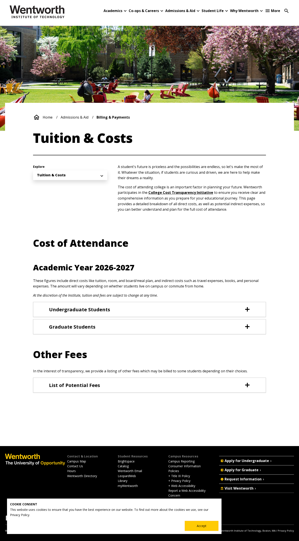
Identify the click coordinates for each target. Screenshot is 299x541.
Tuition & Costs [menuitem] (51, 175)
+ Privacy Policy (179, 481)
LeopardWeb (127, 476)
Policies (173, 471)
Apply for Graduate (241, 469)
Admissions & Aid (74, 117)
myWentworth (128, 486)
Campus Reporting (181, 461)
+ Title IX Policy (179, 476)
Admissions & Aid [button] (180, 10)
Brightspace (126, 461)
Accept (201, 526)
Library (122, 481)
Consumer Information (184, 466)
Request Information (243, 479)
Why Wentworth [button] (244, 10)
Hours (71, 471)
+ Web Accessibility (181, 486)
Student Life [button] (213, 10)
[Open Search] (286, 10)
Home (48, 117)
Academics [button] (113, 10)
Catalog (123, 466)
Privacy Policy (286, 530)
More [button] (275, 10)
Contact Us (75, 466)
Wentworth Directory (82, 476)
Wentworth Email (130, 471)
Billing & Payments (113, 117)
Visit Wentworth (239, 488)
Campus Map (76, 461)
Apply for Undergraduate (247, 460)
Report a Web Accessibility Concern (187, 492)
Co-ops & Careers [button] (144, 10)
